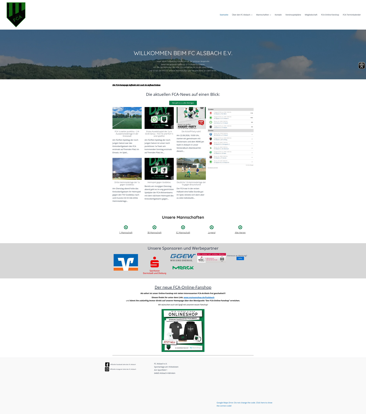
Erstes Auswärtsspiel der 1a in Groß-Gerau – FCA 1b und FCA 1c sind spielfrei (159, 133)
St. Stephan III (217, 162)
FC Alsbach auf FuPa (213, 167)
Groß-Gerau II (217, 123)
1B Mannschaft (154, 232)
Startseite (224, 14)
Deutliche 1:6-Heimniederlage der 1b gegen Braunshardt (191, 183)
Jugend (211, 232)
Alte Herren (240, 232)
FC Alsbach (216, 114)
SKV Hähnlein (217, 135)
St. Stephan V (217, 118)
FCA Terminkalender (352, 14)
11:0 (251, 113)
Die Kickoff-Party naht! (191, 131)
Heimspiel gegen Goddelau (159, 182)
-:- (252, 134)
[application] (251, 15)
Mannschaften (262, 14)
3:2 (252, 126)
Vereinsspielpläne (293, 14)
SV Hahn (224, 153)
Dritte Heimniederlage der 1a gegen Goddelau (127, 183)
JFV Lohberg (224, 139)
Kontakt (278, 14)
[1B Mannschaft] (154, 227)
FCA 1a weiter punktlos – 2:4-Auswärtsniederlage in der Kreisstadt (127, 133)
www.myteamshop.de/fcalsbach (199, 297)
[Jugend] (212, 227)
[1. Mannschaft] (126, 227)
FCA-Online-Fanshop (330, 14)
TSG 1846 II (223, 114)
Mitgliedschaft (311, 14)
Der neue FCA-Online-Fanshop (183, 287)
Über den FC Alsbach (241, 14)
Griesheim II (217, 127)
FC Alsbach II (225, 118)
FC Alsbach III (217, 144)
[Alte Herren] (240, 227)
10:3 (251, 117)
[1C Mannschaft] (183, 227)
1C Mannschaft (183, 232)
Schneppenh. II (226, 144)
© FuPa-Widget (249, 165)
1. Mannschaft (125, 232)
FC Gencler (223, 158)
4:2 (252, 122)
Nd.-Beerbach (225, 148)
